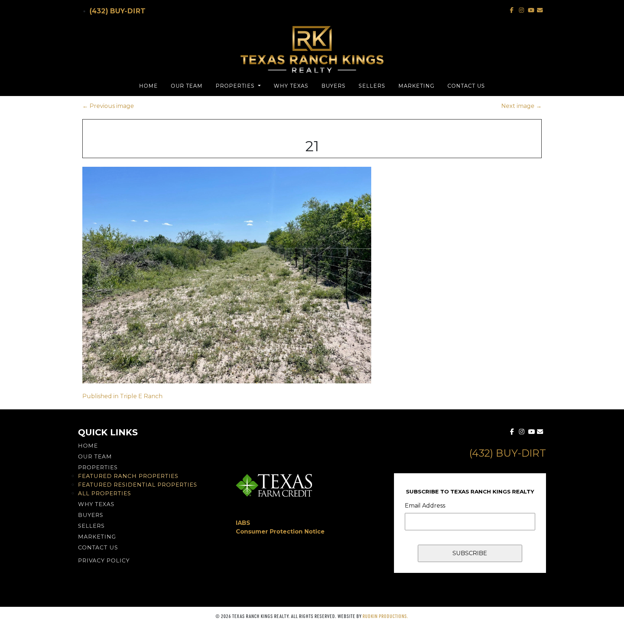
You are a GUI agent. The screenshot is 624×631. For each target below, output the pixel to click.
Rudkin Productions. (385, 616)
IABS (243, 522)
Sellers (372, 86)
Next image (521, 106)
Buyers (333, 86)
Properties (236, 86)
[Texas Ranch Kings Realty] (312, 49)
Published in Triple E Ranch (122, 396)
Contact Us (466, 86)
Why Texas (291, 86)
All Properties (104, 493)
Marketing (416, 86)
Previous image (108, 106)
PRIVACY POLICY (104, 560)
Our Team (187, 86)
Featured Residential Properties (137, 484)
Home (148, 86)
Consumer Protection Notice (280, 531)
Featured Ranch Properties (128, 476)
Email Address (425, 505)
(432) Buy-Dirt (118, 11)
